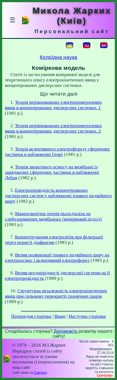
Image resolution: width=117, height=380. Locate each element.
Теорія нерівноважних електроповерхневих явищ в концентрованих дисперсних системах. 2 (53, 128)
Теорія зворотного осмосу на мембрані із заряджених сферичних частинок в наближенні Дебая (52, 172)
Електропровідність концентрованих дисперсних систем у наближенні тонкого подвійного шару (58, 196)
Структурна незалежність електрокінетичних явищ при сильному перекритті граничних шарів (56, 293)
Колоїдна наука (58, 57)
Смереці (40, 373)
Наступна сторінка (87, 316)
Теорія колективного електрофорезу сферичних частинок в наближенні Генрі (57, 151)
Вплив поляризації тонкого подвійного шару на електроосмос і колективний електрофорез (57, 257)
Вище (60, 316)
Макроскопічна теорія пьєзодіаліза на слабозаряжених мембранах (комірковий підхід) (53, 216)
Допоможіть (66, 331)
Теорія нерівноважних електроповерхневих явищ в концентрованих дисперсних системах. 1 (53, 105)
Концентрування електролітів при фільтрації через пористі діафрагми (54, 239)
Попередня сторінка (31, 316)
